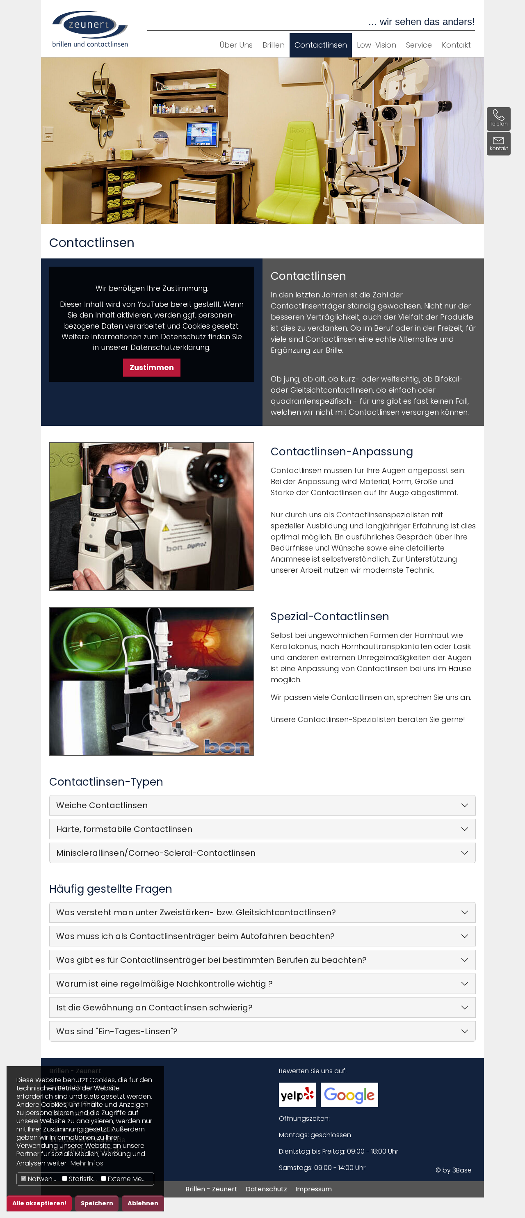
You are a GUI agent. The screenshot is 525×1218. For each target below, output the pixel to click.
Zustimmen (152, 367)
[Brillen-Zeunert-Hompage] (90, 28)
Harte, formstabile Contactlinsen (124, 829)
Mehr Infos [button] (87, 1163)
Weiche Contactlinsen (102, 805)
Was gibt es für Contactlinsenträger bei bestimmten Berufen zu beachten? (211, 960)
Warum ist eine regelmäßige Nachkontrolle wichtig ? (164, 983)
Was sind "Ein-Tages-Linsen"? (117, 1031)
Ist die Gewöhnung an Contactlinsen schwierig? (154, 1007)
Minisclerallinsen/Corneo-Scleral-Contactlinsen (156, 853)
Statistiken (83, 1179)
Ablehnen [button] (143, 1203)
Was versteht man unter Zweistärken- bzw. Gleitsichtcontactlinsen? (196, 912)
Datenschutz (266, 1189)
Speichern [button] (97, 1203)
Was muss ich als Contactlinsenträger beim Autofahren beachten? (195, 936)
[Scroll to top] (506, 1199)
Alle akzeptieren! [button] (39, 1203)
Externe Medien (130, 1179)
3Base (462, 1170)
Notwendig (43, 1179)
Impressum (313, 1189)
